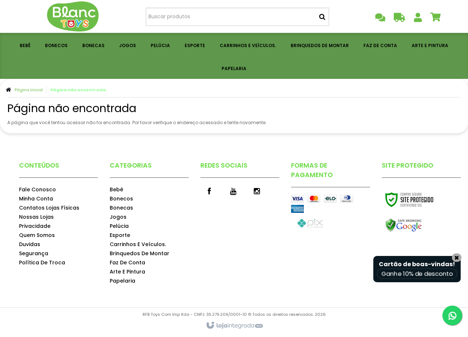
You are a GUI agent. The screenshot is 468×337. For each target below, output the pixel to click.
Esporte (120, 235)
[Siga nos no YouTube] (233, 190)
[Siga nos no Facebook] (209, 190)
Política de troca (42, 262)
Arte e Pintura (127, 271)
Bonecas (121, 207)
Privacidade (34, 226)
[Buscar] (322, 16)
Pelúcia (119, 226)
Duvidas (29, 244)
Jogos (118, 217)
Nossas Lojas (36, 217)
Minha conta (36, 198)
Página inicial (29, 90)
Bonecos (121, 198)
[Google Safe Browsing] (419, 225)
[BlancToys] (74, 16)
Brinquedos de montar (139, 253)
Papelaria (122, 280)
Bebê (116, 189)
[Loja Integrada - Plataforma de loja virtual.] (234, 326)
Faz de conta (127, 262)
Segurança (33, 253)
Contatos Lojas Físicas (49, 207)
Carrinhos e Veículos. (138, 244)
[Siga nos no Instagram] (257, 190)
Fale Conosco (37, 189)
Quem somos (37, 235)
